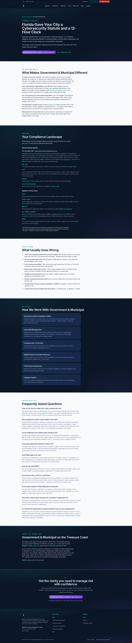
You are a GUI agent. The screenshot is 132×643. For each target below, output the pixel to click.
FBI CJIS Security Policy (59, 90)
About (82, 6)
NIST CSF (25, 164)
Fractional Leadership (57, 629)
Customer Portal (93, 1)
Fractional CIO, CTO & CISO (33, 343)
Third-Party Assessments (33, 366)
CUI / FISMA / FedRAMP (29, 211)
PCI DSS (24, 178)
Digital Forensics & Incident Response (37, 355)
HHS (71, 196)
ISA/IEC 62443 (26, 199)
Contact (88, 6)
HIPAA (24, 194)
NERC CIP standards (65, 209)
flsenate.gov (66, 159)
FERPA (24, 219)
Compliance (55, 6)
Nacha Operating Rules (29, 184)
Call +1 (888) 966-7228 (64, 52)
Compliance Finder (87, 623)
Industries (63, 6)
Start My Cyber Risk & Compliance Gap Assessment (39, 52)
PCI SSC (68, 181)
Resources (76, 6)
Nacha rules (55, 186)
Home (23, 16)
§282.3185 (25, 544)
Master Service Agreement (103, 639)
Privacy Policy (91, 639)
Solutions (47, 6)
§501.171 (56, 544)
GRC (53, 617)
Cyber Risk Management (32, 330)
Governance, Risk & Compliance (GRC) (37, 316)
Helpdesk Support (30, 377)
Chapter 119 (51, 104)
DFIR (53, 632)
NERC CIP (25, 206)
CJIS (23, 169)
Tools (69, 6)
